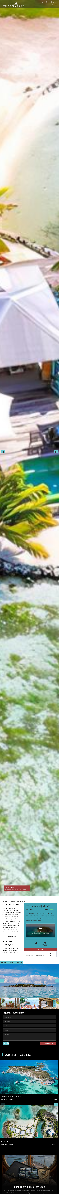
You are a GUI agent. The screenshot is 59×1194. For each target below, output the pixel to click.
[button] (2, 981)
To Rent (4, 901)
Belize (6, 889)
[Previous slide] (3, 1104)
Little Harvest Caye (9, 1141)
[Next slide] (56, 1104)
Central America (12, 889)
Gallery (3, 962)
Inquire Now (48, 1043)
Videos (11, 962)
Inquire (40, 949)
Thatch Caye (6, 1097)
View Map (19, 962)
